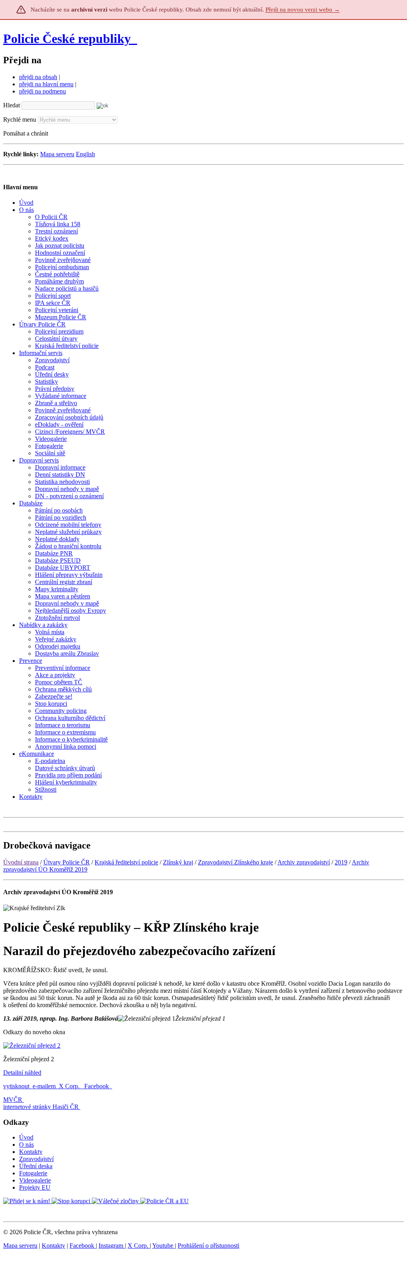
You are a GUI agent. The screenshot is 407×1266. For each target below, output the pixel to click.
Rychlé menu (19, 119)
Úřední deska (35, 1166)
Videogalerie (35, 1180)
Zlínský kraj (178, 862)
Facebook (97, 1086)
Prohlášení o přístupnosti (208, 1245)
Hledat (11, 105)
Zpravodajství (36, 1158)
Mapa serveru (57, 154)
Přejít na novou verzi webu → (303, 9)
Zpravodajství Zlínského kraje (235, 862)
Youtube (163, 1245)
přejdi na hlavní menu (46, 84)
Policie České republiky (67, 38)
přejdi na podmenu (42, 91)
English (85, 154)
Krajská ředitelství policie (126, 862)
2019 (341, 862)
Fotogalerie (33, 1173)
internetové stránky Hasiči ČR (41, 1106)
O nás (26, 1144)
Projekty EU (34, 1187)
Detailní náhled (22, 1072)
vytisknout (16, 1086)
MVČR (12, 1099)
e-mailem (44, 1086)
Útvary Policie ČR (66, 862)
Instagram (112, 1245)
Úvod (26, 1137)
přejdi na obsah (38, 77)
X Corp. (70, 1086)
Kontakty (31, 1151)
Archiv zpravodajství (303, 862)
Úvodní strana (21, 862)
